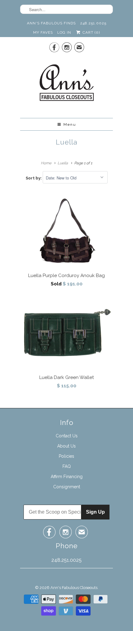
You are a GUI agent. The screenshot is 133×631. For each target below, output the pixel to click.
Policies (66, 456)
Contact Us (67, 435)
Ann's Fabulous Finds (51, 23)
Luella (66, 142)
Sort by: (34, 178)
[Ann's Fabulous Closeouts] (67, 84)
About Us (66, 446)
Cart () (90, 32)
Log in (64, 32)
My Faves (43, 32)
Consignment (66, 486)
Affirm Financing (67, 476)
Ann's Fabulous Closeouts (73, 587)
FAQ (66, 466)
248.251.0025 (93, 23)
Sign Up (95, 512)
